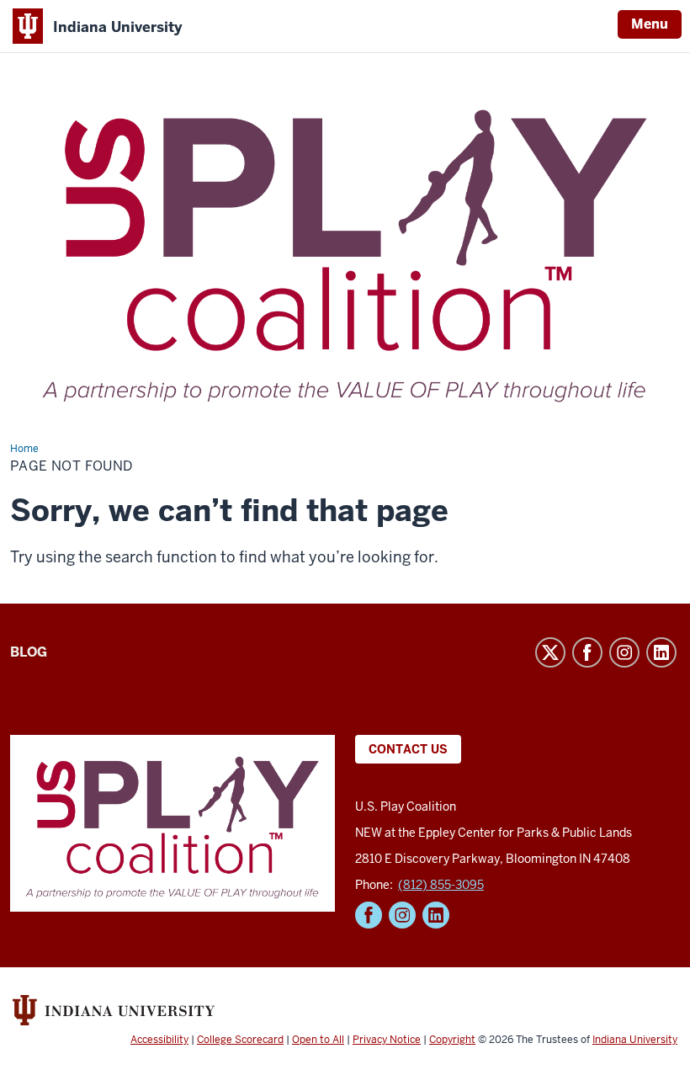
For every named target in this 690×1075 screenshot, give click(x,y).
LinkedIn (661, 652)
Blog (28, 652)
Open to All (318, 1039)
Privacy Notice (387, 1039)
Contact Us (408, 749)
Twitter (550, 652)
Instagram (624, 652)
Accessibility (159, 1039)
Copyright (452, 1039)
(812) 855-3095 (441, 884)
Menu (649, 24)
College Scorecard (240, 1039)
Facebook (587, 652)
